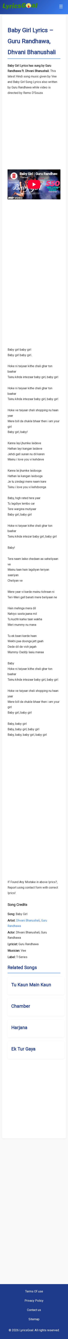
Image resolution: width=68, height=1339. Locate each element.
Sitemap (34, 1319)
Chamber (20, 1006)
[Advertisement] (34, 130)
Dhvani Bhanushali (28, 920)
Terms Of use (34, 1291)
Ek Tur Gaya (23, 1049)
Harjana (19, 1027)
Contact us (34, 1310)
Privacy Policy (34, 1300)
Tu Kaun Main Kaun (31, 984)
